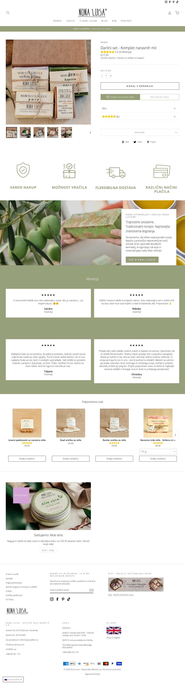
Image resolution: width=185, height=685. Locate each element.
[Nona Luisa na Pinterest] (63, 599)
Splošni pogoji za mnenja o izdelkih (21, 587)
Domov (57, 20)
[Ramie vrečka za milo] (114, 423)
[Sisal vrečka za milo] (70, 423)
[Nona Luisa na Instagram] (51, 599)
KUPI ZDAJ (48, 550)
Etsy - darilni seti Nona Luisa (120, 594)
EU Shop (9, 599)
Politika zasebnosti (14, 595)
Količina (106, 71)
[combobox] (158, 451)
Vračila (9, 591)
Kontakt (126, 20)
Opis (104, 108)
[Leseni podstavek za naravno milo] (27, 423)
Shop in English (113, 637)
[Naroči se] (91, 590)
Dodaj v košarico (27, 458)
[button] (13, 679)
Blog (104, 20)
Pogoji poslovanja (14, 582)
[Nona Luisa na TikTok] (68, 599)
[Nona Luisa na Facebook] (57, 599)
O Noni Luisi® (88, 20)
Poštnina (121, 58)
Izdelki (70, 20)
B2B (114, 20)
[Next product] (175, 435)
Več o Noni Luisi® (142, 259)
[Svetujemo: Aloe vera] (48, 506)
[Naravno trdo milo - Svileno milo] (158, 423)
